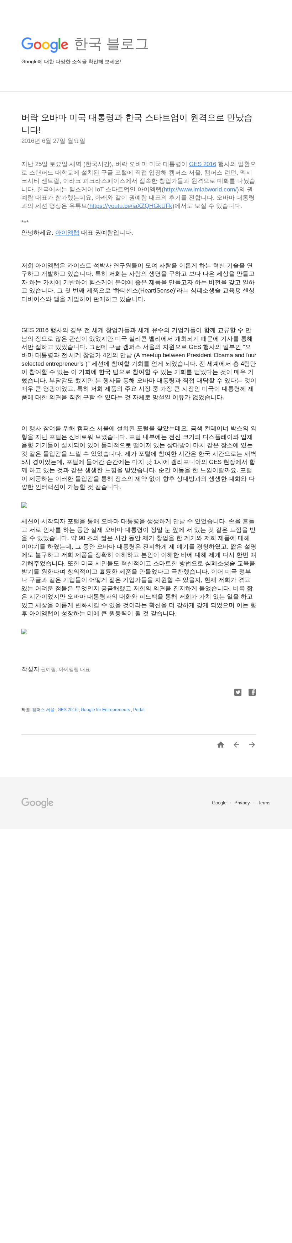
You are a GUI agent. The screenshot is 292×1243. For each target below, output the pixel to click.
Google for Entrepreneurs (106, 709)
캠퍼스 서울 (44, 709)
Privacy (242, 802)
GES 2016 (68, 709)
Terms (264, 802)
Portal (139, 709)
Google (220, 802)
